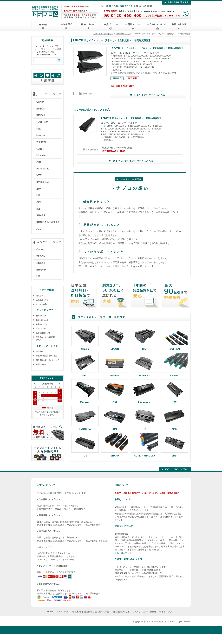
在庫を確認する (88, 94)
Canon (85, 349)
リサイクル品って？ (43, 304)
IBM (114, 429)
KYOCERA (85, 429)
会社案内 (39, 351)
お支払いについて (42, 324)
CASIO (174, 375)
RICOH (145, 349)
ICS (85, 455)
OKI (114, 402)
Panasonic (144, 402)
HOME (50, 611)
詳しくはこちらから (124, 553)
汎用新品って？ (41, 300)
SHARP (115, 455)
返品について (41, 328)
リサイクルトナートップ (103, 34)
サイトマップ (165, 611)
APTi (174, 429)
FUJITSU (144, 375)
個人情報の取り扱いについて (47, 360)
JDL (174, 455)
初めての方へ (41, 316)
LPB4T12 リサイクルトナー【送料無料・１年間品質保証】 (131, 118)
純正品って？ (41, 296)
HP (144, 429)
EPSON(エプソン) (123, 34)
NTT (174, 402)
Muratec (85, 402)
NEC (84, 375)
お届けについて (41, 320)
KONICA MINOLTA (144, 455)
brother (114, 375)
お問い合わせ (41, 364)
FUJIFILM (174, 349)
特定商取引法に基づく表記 (46, 356)
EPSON (115, 349)
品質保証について (42, 333)
